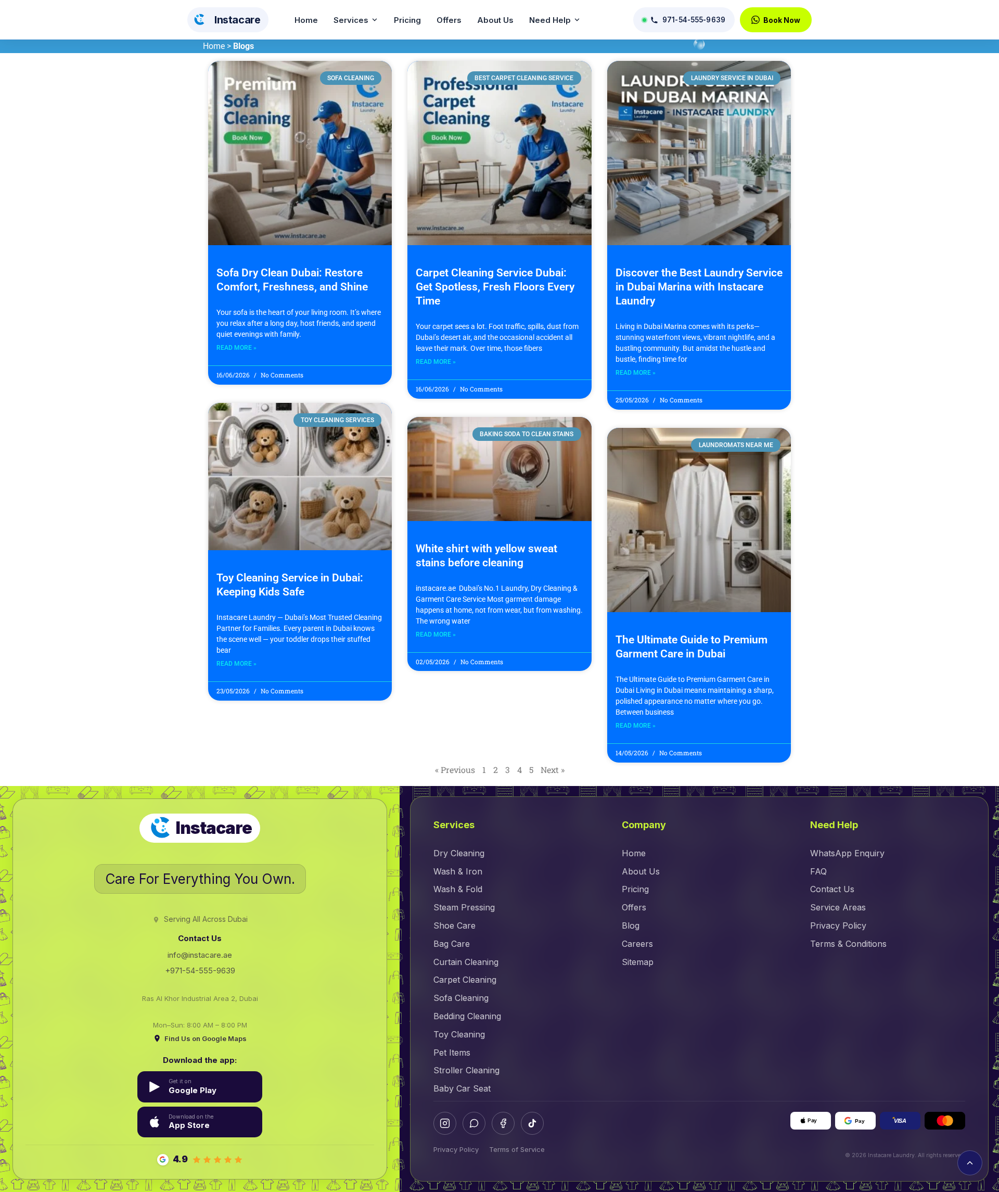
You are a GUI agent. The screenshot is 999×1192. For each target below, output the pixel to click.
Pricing (407, 20)
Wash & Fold (457, 889)
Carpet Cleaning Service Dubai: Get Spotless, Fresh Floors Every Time (495, 287)
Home (306, 20)
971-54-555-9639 (693, 20)
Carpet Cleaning (464, 979)
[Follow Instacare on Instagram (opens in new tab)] (444, 1123)
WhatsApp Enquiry (847, 853)
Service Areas (838, 907)
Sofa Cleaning (461, 998)
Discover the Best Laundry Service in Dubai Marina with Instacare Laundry (699, 287)
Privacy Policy (838, 925)
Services (351, 20)
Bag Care (451, 944)
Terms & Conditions (848, 944)
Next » (553, 769)
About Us (495, 20)
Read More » (236, 347)
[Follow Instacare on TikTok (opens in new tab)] (532, 1123)
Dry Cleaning (458, 853)
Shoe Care (454, 925)
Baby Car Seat (462, 1088)
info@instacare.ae (200, 955)
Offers (449, 20)
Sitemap (638, 962)
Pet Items (451, 1052)
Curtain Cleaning (465, 962)
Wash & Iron (457, 871)
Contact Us (832, 889)
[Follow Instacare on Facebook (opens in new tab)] (503, 1123)
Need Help (550, 20)
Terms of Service (517, 1149)
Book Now (781, 20)
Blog (630, 925)
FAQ (818, 871)
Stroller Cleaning (466, 1070)
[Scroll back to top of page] (969, 1162)
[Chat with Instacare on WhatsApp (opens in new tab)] (474, 1123)
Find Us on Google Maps (205, 1038)
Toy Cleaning (459, 1034)
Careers (637, 944)
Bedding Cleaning (467, 1016)
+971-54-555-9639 (200, 970)
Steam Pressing (464, 907)
